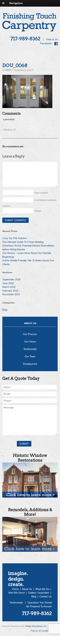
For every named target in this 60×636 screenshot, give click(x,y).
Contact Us (46, 596)
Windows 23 (9, 130)
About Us (27, 589)
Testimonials (30, 349)
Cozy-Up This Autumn (14, 238)
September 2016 (11, 279)
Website (37, 211)
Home (15, 589)
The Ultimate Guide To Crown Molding (23, 242)
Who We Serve (16, 592)
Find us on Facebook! (41, 631)
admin (8, 70)
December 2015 (11, 294)
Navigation (16, 3)
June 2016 (8, 283)
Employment (30, 363)
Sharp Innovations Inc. (36, 626)
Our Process (30, 334)
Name (41, 193)
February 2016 (10, 290)
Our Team (30, 356)
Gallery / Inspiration (38, 592)
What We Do (42, 589)
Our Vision (30, 341)
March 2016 (8, 286)
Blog (4, 309)
